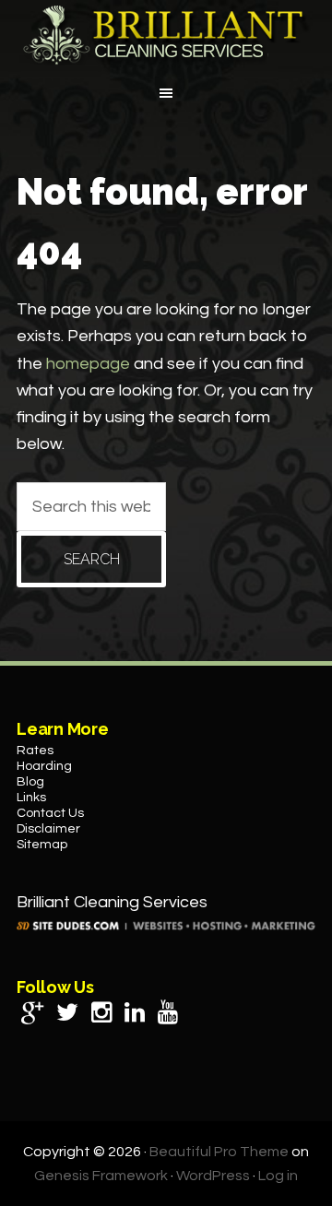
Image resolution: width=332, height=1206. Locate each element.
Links (31, 797)
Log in (278, 1175)
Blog (30, 781)
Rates (35, 750)
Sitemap (42, 844)
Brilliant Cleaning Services (166, 35)
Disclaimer (48, 828)
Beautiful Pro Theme (219, 1151)
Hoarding (44, 766)
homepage (88, 363)
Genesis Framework (101, 1175)
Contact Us (50, 813)
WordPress (213, 1175)
